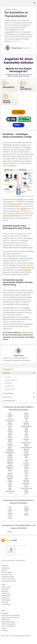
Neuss (26, 452)
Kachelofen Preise (28, 267)
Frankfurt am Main (10, 420)
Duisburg (10, 431)
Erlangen (26, 455)
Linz (10, 508)
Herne (26, 441)
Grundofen (7, 377)
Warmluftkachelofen (10, 380)
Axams (26, 513)
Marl (26, 475)
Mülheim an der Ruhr (26, 442)
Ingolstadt (10, 473)
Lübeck (26, 428)
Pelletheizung (5, 596)
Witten (26, 457)
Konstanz (26, 491)
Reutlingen (10, 481)
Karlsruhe (10, 446)
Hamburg (10, 415)
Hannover (10, 429)
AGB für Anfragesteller (8, 624)
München (10, 416)
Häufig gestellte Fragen (8, 581)
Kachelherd (8, 383)
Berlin (10, 413)
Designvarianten (9, 389)
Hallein (26, 506)
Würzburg (10, 460)
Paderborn (10, 457)
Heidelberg (10, 455)
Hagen (26, 429)
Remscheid (10, 478)
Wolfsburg (9, 465)
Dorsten (26, 493)
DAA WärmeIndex (6, 572)
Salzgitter (10, 485)
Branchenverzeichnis (7, 579)
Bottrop (10, 470)
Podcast (4, 570)
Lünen (26, 473)
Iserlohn (26, 465)
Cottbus (10, 480)
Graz (10, 506)
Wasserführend (9, 386)
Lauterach (10, 513)
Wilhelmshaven (26, 483)
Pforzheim (9, 475)
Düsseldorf (10, 425)
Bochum (10, 438)
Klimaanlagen (5, 604)
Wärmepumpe (5, 587)
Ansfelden (26, 508)
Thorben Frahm (18, 356)
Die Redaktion (5, 568)
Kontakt (3, 628)
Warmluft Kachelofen (15, 204)
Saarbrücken (26, 439)
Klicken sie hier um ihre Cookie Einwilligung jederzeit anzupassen (16, 635)
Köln (10, 418)
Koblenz (10, 490)
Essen (10, 426)
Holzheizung (5, 598)
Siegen (10, 488)
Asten (10, 516)
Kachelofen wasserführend (11, 216)
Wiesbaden (10, 449)
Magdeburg (26, 423)
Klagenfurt (10, 510)
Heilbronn (10, 468)
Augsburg (26, 413)
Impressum (4, 630)
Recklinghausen (10, 467)
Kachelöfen (6, 373)
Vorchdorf (10, 515)
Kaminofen (4, 602)
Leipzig (10, 433)
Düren (26, 470)
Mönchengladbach (10, 452)
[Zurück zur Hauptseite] (18, 540)
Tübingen (26, 485)
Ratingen (26, 472)
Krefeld (26, 418)
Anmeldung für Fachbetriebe (10, 615)
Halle (26, 421)
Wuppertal (9, 439)
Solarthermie (5, 593)
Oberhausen (26, 425)
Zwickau (26, 460)
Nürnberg (10, 434)
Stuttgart (10, 423)
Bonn (10, 442)
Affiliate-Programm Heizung (10, 617)
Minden (26, 486)
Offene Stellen (5, 620)
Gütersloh (26, 467)
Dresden (10, 436)
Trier (26, 459)
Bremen (10, 428)
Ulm (10, 472)
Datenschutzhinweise (8, 622)
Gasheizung (5, 589)
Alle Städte (23, 410)
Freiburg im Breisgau (26, 426)
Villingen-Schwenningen (26, 488)
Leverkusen (26, 451)
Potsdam (10, 454)
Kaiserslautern (26, 464)
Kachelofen (26, 308)
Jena (26, 462)
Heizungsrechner (6, 574)
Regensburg (10, 462)
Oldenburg (26, 449)
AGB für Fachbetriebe (8, 626)
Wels (10, 511)
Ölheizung (4, 591)
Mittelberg (26, 515)
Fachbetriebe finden (9, 400)
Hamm (26, 438)
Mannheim (10, 444)
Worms (26, 490)
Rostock (26, 431)
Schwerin (26, 468)
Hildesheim (26, 454)
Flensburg (26, 481)
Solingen (26, 446)
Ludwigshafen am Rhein (26, 447)
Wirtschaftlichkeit (8, 393)
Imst (26, 511)
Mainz (26, 436)
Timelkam (10, 518)
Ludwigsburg (26, 480)
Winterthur (10, 531)
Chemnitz (26, 416)
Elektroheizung (6, 600)
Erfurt (26, 433)
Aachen (26, 415)
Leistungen (4, 613)
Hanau (26, 477)
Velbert (26, 478)
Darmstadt (10, 459)
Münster (10, 447)
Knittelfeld (26, 510)
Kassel (26, 434)
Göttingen (10, 464)
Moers (10, 486)
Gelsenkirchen (10, 451)
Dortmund (10, 421)
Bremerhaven (10, 477)
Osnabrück (26, 444)
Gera (10, 493)
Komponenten (7, 397)
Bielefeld (10, 441)
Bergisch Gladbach (10, 491)
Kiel (26, 420)
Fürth (10, 483)
